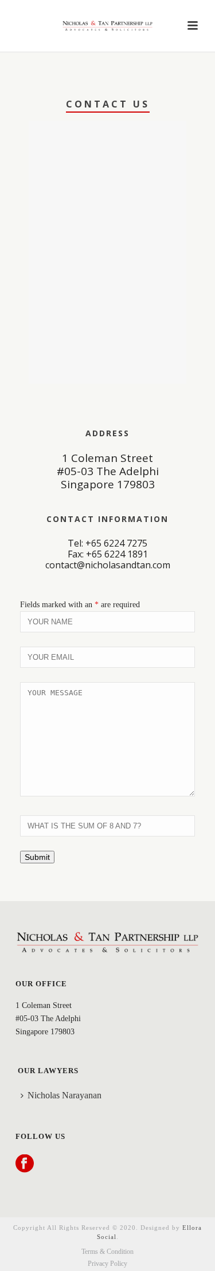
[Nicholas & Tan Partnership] (108, 25)
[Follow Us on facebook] (24, 1164)
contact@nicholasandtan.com (107, 565)
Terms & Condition (107, 1252)
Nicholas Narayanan (64, 1095)
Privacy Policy (107, 1264)
